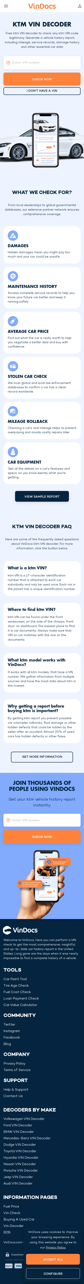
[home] (42, 6)
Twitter (9, 1025)
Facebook (11, 1038)
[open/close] (5, 6)
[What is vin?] (6, 62)
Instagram (11, 1031)
